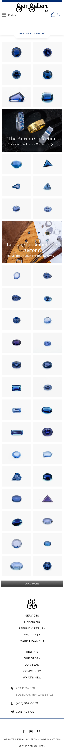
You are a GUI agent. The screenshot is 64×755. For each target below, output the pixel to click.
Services (32, 615)
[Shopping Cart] (53, 14)
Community (32, 671)
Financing (32, 622)
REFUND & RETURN (32, 628)
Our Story (32, 658)
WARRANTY (32, 634)
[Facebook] (24, 731)
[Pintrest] (39, 731)
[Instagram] (32, 731)
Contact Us (25, 711)
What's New (32, 677)
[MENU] (4, 16)
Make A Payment (32, 641)
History (32, 652)
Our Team (32, 664)
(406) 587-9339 (27, 703)
